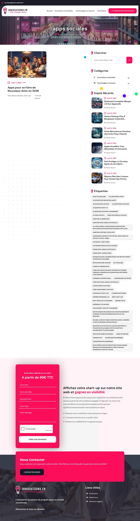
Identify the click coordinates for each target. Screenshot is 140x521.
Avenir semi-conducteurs (102, 253)
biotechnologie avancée (102, 263)
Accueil (50, 11)
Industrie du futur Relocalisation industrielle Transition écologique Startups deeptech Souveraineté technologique (109, 328)
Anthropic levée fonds (101, 242)
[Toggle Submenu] (128, 78)
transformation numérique (103, 341)
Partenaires (101, 11)
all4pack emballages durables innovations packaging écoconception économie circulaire (110, 227)
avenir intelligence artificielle (104, 249)
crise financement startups (103, 289)
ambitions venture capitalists (104, 232)
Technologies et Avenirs (85, 11)
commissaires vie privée (122, 278)
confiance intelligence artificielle (106, 282)
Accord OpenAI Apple (116, 196)
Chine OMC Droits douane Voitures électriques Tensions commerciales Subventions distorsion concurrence (110, 272)
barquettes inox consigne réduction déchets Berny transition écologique (111, 258)
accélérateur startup (101, 204)
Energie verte (120, 301)
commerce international (102, 278)
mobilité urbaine (122, 334)
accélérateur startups (120, 204)
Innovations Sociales (15, 95)
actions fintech (98, 215)
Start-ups (27, 95)
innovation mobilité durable (103, 334)
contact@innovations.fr (14, 3)
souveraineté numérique (114, 338)
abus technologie (99, 196)
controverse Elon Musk (101, 286)
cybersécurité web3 (118, 293)
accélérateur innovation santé (104, 200)
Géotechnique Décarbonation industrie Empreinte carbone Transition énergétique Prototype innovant (111, 314)
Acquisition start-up (100, 208)
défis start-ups (117, 297)
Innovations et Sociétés (63, 11)
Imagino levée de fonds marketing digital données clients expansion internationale (111, 321)
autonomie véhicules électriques (105, 246)
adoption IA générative (101, 219)
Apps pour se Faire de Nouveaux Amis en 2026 (23, 89)
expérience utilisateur (101, 304)
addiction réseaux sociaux (117, 215)
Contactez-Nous (32, 472)
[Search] (129, 60)
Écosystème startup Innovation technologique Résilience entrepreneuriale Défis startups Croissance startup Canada (110, 347)
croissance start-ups (101, 293)
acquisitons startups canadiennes (105, 211)
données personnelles (101, 297)
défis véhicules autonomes (102, 301)
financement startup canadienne (105, 308)
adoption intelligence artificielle (105, 223)
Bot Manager (118, 263)
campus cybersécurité (101, 266)
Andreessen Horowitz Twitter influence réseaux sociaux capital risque (110, 237)
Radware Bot (97, 338)
